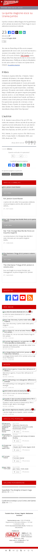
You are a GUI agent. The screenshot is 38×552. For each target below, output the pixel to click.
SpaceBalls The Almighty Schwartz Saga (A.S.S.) (17, 491)
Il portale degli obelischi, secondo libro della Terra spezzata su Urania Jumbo (19, 346)
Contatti (19, 515)
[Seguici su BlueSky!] (15, 297)
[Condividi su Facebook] (9, 32)
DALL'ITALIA (16, 423)
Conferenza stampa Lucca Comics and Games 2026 (19, 502)
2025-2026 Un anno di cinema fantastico (16, 393)
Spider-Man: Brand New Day (9, 7)
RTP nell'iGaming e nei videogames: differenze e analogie (18, 384)
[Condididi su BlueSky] (13, 32)
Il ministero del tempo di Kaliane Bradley (24, 437)
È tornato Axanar (18, 458)
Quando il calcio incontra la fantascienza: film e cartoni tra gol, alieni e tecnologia (18, 403)
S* (9, 36)
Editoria (9, 149)
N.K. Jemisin (25, 55)
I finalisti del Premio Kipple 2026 (24, 447)
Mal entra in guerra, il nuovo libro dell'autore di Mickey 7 (18, 373)
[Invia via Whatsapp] (20, 32)
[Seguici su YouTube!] (22, 297)
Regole (23, 513)
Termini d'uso (9, 513)
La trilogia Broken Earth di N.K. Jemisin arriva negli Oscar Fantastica (19, 357)
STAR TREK (8, 225)
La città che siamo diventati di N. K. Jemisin (17, 314)
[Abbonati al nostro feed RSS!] (30, 297)
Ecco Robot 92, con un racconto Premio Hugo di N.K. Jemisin (18, 335)
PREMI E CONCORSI (18, 445)
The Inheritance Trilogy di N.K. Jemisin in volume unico (18, 266)
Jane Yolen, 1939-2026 (20, 469)
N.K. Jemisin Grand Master (13, 198)
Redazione (29, 513)
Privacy (17, 513)
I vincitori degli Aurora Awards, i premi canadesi (18, 412)
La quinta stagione (14, 65)
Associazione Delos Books (18, 526)
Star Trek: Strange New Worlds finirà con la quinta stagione (18, 232)
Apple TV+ (20, 7)
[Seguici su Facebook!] (8, 297)
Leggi (17, 431)
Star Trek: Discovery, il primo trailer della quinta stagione (18, 324)
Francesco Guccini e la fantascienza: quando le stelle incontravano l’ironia (23, 427)
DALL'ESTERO (16, 467)
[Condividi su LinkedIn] (24, 32)
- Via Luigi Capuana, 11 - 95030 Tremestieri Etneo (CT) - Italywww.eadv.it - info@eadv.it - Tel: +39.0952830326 (20, 537)
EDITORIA (7, 193)
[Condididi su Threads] (16, 32)
